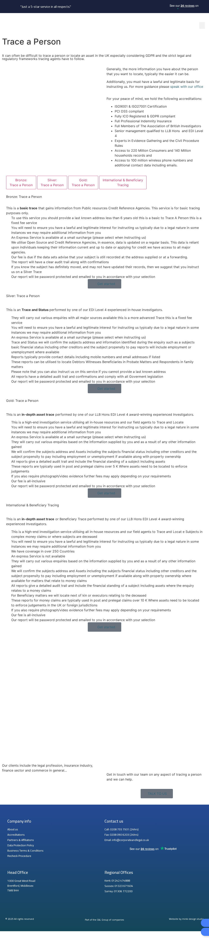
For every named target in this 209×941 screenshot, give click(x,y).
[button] (202, 25)
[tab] (21, 182)
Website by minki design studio (186, 919)
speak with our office (186, 87)
